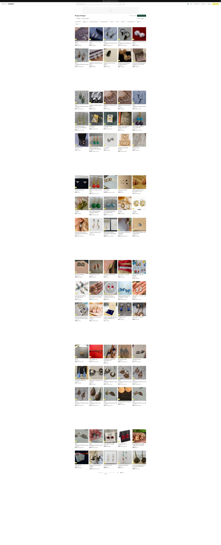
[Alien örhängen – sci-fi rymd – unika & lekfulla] (139, 288)
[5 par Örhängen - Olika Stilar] (125, 267)
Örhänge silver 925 (121, 317)
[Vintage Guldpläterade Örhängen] (125, 394)
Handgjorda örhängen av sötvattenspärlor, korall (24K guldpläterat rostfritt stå (109, 296)
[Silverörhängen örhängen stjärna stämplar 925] (125, 224)
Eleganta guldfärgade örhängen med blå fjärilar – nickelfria (124, 296)
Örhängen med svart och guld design (109, 64)
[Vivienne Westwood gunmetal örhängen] (96, 457)
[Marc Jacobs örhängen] (82, 267)
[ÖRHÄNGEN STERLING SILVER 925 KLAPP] (82, 34)
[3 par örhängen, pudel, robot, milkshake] (139, 267)
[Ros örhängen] (96, 118)
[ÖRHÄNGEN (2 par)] (82, 140)
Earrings (76, 359)
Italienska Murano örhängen (109, 443)
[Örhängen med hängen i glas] (82, 373)
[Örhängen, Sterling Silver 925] (96, 224)
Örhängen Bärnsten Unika (94, 274)
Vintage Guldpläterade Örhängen (124, 401)
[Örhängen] (82, 203)
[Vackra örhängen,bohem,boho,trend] (96, 394)
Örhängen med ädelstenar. (123, 465)
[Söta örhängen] (110, 140)
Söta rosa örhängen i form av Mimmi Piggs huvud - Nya (138, 190)
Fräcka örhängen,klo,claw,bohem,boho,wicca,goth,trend (110, 42)
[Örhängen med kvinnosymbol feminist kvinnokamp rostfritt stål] (82, 224)
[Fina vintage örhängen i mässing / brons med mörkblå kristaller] (139, 457)
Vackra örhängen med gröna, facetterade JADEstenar (94, 212)
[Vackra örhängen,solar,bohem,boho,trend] (96, 436)
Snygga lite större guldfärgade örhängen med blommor (124, 64)
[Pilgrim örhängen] (82, 457)
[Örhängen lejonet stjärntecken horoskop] (96, 309)
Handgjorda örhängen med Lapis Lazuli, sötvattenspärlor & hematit (81, 318)
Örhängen (78, 18)
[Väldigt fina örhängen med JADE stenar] (96, 182)
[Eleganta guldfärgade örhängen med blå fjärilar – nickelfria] (125, 288)
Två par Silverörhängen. (122, 189)
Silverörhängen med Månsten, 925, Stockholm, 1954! (139, 233)
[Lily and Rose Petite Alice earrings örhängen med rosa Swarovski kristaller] (139, 55)
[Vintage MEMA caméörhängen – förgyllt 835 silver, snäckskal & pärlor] (139, 436)
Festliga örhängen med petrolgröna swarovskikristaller (95, 148)
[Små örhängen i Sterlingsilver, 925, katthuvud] (96, 373)
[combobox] (98, 4)
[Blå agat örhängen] (139, 140)
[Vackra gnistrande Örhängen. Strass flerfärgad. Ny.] (82, 288)
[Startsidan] (11, 4)
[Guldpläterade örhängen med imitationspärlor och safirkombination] (110, 351)
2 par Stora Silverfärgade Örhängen (123, 148)
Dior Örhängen (106, 189)
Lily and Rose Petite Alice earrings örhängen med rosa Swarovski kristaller (139, 64)
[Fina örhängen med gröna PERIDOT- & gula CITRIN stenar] (82, 118)
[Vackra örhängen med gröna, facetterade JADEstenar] (96, 203)
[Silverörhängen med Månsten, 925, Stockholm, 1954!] (139, 224)
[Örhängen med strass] (139, 351)
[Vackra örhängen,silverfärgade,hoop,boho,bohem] (139, 97)
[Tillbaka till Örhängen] (75, 18)
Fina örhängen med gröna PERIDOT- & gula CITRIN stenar (81, 127)
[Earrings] (82, 351)
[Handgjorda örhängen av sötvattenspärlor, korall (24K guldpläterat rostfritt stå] (110, 288)
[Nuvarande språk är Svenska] (188, 4)
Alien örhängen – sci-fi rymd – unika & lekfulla (139, 296)
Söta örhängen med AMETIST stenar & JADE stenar (138, 127)
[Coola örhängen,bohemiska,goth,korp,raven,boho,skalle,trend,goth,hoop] (125, 34)
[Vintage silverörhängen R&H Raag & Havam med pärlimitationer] (110, 309)
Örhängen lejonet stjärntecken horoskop (95, 318)
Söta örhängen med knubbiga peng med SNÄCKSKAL (109, 212)
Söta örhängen (106, 147)
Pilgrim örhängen (78, 465)
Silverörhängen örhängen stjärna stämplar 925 (124, 233)
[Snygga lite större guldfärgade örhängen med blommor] (125, 55)
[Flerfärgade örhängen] (125, 351)
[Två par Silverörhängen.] (125, 182)
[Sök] (120, 4)
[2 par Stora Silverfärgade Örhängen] (125, 140)
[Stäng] (220, 1)
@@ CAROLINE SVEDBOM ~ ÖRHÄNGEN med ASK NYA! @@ (110, 233)
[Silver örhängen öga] (96, 351)
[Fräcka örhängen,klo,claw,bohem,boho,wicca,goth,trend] (110, 34)
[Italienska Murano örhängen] (110, 436)
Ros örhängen (92, 126)
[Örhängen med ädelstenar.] (125, 457)
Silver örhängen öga (93, 359)
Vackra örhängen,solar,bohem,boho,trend (96, 444)
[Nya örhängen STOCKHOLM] (139, 309)
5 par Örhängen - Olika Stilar (123, 274)
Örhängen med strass (136, 359)
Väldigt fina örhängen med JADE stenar (95, 190)
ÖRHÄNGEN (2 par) (78, 147)
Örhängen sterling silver (79, 189)
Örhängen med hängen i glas (80, 380)
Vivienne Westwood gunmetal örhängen (95, 466)
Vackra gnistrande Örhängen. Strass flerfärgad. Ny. (80, 296)
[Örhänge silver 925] (125, 309)
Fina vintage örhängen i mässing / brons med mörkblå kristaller (138, 466)
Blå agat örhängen (136, 147)
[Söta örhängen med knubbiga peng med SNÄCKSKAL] (110, 203)
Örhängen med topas (108, 465)
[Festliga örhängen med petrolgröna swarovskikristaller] (96, 140)
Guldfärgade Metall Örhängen (109, 274)
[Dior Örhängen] (110, 182)
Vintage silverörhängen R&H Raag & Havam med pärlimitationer (110, 318)
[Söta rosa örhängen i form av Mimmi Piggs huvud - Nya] (139, 182)
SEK (191, 3)
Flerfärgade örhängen (122, 359)
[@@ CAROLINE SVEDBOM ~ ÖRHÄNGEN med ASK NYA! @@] (110, 224)
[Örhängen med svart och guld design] (110, 55)
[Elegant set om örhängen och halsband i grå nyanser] (125, 118)
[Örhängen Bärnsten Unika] (96, 267)
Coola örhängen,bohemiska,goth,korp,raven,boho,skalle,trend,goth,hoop (125, 42)
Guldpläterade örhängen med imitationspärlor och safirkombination (109, 360)
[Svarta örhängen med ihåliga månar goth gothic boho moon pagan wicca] (96, 288)
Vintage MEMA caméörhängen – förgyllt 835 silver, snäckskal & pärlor (138, 444)
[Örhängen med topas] (110, 457)
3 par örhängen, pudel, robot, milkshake (138, 275)
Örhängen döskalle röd (122, 443)
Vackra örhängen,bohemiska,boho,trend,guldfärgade (82, 64)
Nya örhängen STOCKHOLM (137, 317)
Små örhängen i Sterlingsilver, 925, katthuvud (96, 381)
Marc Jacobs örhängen (79, 274)
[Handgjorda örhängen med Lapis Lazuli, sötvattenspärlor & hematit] (82, 309)
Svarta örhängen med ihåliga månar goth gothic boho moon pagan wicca (96, 296)
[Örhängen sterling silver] (82, 182)
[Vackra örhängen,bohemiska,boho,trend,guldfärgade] (82, 55)
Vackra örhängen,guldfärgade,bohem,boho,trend (82, 106)
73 (117, 472)
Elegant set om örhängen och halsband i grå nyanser (123, 127)
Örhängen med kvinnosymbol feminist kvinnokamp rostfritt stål (81, 233)
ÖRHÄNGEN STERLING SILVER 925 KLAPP (81, 42)
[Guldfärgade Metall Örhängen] (110, 267)
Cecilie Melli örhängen (108, 126)
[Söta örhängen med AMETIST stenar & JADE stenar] (139, 118)
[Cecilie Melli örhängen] (110, 118)
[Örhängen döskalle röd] (125, 436)
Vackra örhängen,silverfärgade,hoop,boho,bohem (139, 106)
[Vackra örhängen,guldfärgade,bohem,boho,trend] (82, 97)
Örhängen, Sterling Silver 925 (95, 232)
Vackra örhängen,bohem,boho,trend (94, 402)
